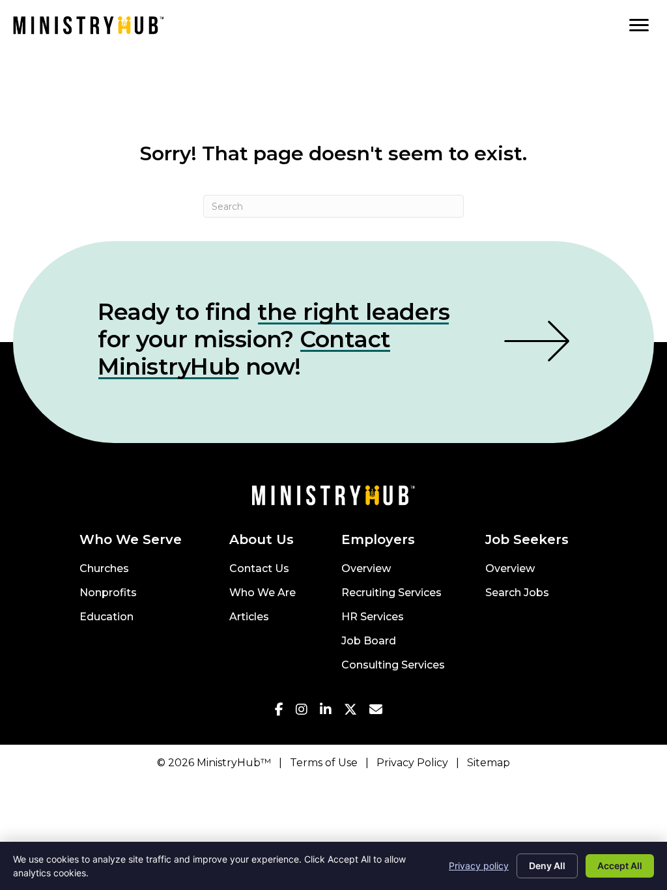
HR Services (372, 617)
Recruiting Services (391, 593)
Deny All (547, 865)
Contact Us (259, 569)
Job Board (368, 641)
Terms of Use (324, 762)
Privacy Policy (412, 762)
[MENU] (639, 25)
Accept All (619, 865)
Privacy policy (479, 865)
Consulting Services (393, 665)
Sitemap (488, 762)
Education (106, 617)
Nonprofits (108, 593)
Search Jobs (517, 593)
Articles (249, 617)
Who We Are (262, 593)
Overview (366, 569)
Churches (104, 569)
